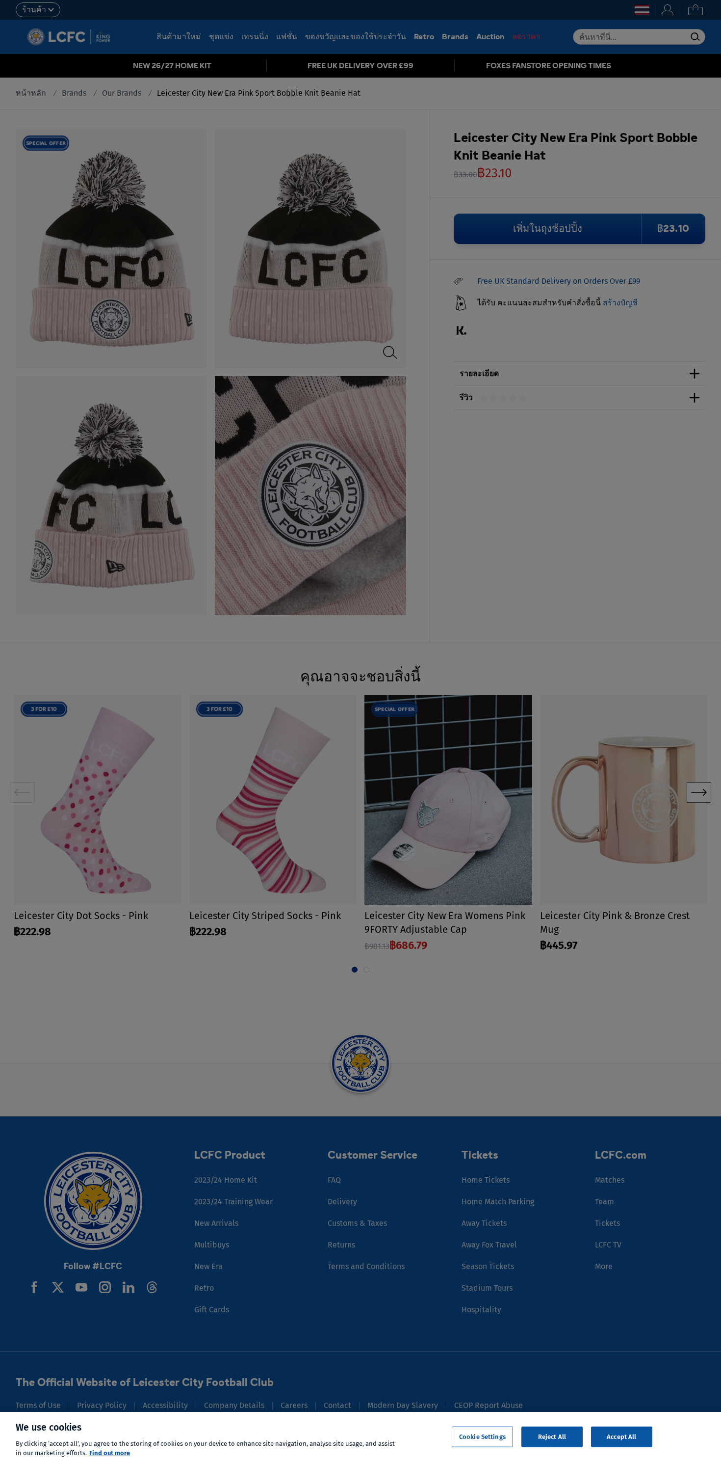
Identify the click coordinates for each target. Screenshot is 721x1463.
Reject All (552, 1436)
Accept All (621, 1436)
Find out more (109, 1453)
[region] (360, 1437)
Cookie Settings (482, 1436)
